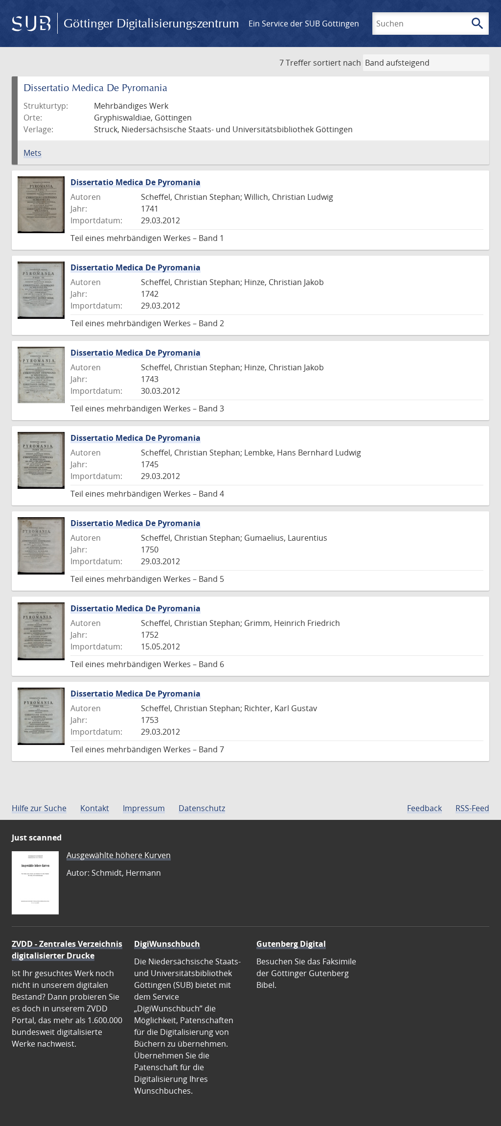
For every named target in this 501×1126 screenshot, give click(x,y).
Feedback (424, 808)
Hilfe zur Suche (39, 808)
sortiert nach (337, 62)
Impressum (144, 808)
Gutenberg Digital (291, 943)
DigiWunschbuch (167, 943)
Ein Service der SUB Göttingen (304, 23)
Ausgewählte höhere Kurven (119, 855)
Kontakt (94, 808)
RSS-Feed (472, 808)
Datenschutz (202, 808)
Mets (32, 152)
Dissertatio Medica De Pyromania (135, 182)
